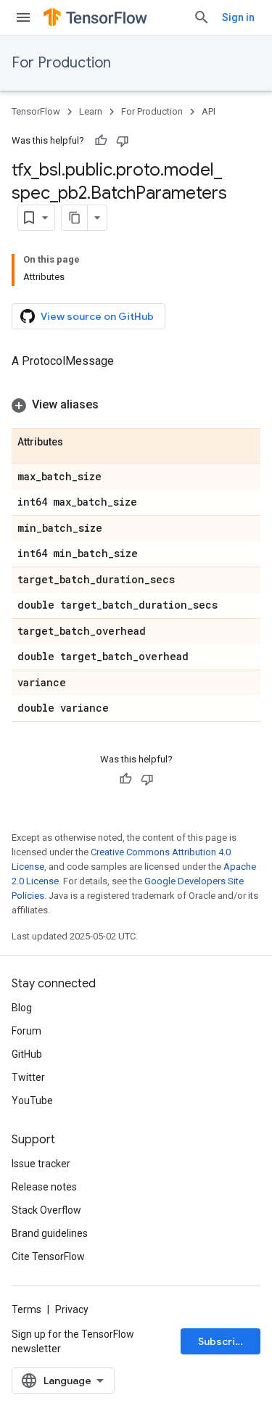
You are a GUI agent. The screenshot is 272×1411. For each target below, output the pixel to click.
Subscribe (223, 1341)
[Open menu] (23, 17)
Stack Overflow (46, 1210)
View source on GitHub (97, 316)
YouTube (32, 1100)
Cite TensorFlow (48, 1256)
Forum (26, 1031)
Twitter (28, 1077)
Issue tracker (41, 1163)
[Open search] (201, 17)
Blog (22, 1007)
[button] (136, 405)
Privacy (71, 1309)
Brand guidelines (50, 1233)
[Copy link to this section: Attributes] (77, 442)
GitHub (27, 1054)
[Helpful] (101, 141)
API (208, 111)
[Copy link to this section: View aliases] (113, 405)
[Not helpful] (122, 141)
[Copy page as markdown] (75, 217)
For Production (61, 63)
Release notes (44, 1187)
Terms (26, 1309)
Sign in (238, 17)
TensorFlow (36, 111)
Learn (90, 111)
